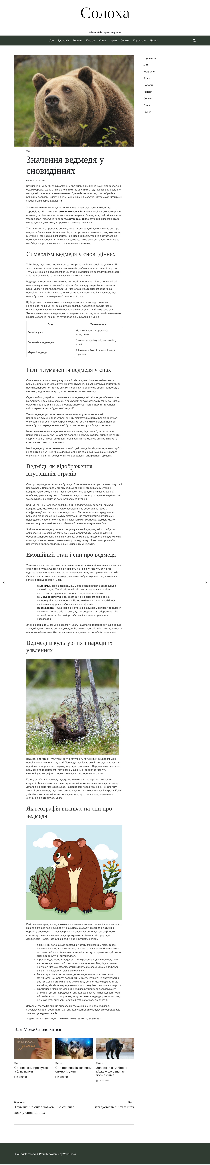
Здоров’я (63, 40)
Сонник (125, 40)
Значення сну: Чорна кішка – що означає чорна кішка (111, 1071)
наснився (48, 1019)
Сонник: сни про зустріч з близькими (32, 1069)
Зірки (113, 40)
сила (56, 1019)
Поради (90, 40)
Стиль (102, 40)
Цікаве (154, 40)
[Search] (194, 40)
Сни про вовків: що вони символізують (73, 1069)
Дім (52, 40)
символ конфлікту (68, 1019)
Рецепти (77, 40)
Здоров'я (149, 71)
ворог (35, 1019)
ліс (41, 1019)
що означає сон (93, 1019)
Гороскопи (139, 40)
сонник (81, 1019)
